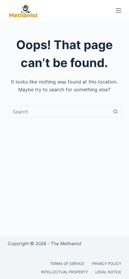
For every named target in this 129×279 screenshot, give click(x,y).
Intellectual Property (64, 272)
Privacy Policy (106, 263)
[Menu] (118, 10)
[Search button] (115, 111)
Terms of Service (67, 263)
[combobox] (59, 112)
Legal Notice (108, 272)
